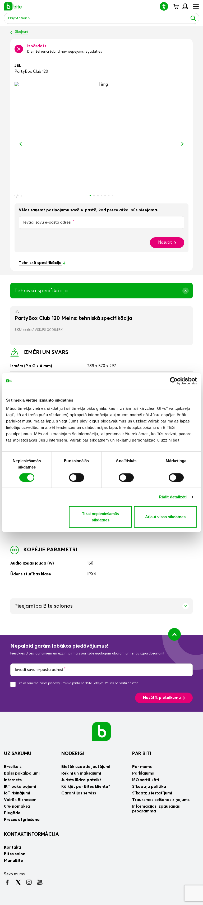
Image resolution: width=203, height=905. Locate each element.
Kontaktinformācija (31, 834)
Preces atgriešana (22, 820)
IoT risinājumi (17, 793)
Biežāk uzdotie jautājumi (85, 767)
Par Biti (141, 753)
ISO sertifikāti (145, 780)
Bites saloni (15, 854)
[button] (166, 6)
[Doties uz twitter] (18, 882)
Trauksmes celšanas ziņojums (161, 800)
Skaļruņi (21, 32)
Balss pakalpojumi (22, 773)
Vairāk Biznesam (20, 800)
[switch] (76, 477)
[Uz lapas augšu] (174, 634)
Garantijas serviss (78, 793)
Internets (13, 780)
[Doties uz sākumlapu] (101, 731)
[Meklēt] (193, 18)
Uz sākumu (17, 753)
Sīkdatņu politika (149, 787)
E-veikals (12, 767)
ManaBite (185, 6)
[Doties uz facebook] (7, 882)
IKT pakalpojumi (20, 787)
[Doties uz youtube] (39, 882)
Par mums (142, 767)
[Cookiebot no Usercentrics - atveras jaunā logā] (174, 381)
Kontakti (12, 847)
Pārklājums (143, 773)
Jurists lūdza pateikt (81, 780)
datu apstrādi (129, 683)
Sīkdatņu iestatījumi (152, 793)
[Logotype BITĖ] (13, 6)
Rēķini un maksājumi (81, 773)
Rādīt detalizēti (173, 497)
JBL (18, 66)
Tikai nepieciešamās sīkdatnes (100, 516)
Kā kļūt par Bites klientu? (85, 787)
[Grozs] (175, 6)
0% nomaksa (17, 806)
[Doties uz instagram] (29, 882)
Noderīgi (72, 753)
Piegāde (12, 813)
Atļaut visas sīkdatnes (165, 517)
